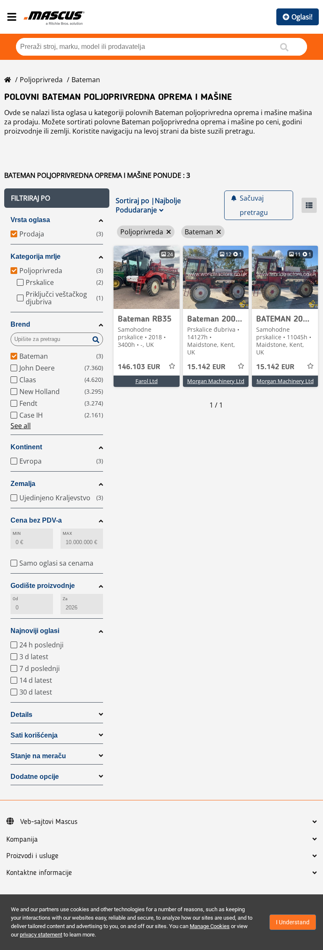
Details (21, 714)
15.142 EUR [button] (206, 367)
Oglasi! (301, 16)
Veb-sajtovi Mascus (48, 822)
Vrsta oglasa (30, 219)
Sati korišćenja (34, 735)
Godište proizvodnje (43, 585)
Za (65, 598)
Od (15, 598)
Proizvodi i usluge (32, 856)
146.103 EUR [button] (139, 367)
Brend (20, 324)
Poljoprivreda (41, 79)
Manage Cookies (210, 926)
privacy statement (41, 934)
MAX (67, 533)
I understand (293, 922)
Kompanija (22, 839)
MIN (17, 533)
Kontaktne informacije (39, 873)
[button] (56, 198)
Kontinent (26, 447)
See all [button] (21, 425)
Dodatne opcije (35, 776)
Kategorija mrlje (36, 256)
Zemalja (23, 483)
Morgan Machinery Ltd (215, 381)
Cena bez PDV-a (36, 520)
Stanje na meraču (38, 755)
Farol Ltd (146, 381)
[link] (147, 277)
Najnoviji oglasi (35, 630)
